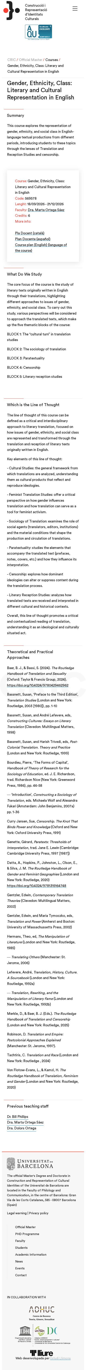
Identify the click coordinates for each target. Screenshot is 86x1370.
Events (20, 1268)
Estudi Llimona (60, 1358)
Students (21, 1247)
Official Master (30, 60)
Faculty (20, 1241)
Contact (21, 1275)
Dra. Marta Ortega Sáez (46, 210)
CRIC (11, 60)
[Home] (10, 23)
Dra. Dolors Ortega (21, 1128)
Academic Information (30, 1254)
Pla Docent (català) (29, 233)
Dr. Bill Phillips (17, 1116)
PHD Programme (27, 1234)
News (19, 1261)
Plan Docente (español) (32, 239)
